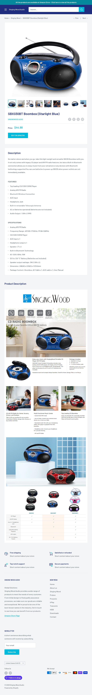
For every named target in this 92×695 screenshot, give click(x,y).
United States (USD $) (13, 663)
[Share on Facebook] (69, 119)
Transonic (54, 606)
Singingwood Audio (15, 119)
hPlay (52, 602)
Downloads (54, 613)
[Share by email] (82, 119)
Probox (53, 595)
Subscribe (12, 652)
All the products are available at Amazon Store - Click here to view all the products (46, 2)
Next (84, 18)
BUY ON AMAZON (18, 135)
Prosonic (53, 599)
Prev (76, 18)
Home (6, 18)
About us (53, 588)
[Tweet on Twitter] (78, 119)
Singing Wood (16, 18)
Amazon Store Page (12, 616)
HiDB (52, 609)
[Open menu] (5, 9)
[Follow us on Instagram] (10, 672)
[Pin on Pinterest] (74, 119)
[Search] (81, 9)
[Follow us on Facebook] (6, 672)
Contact (53, 617)
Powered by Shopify (11, 688)
